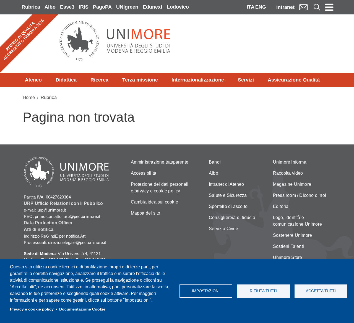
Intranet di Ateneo (226, 184)
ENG (260, 7)
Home (29, 97)
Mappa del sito (145, 213)
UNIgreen (127, 7)
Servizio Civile (223, 228)
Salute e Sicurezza (228, 195)
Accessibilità (144, 173)
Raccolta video (288, 173)
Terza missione (140, 80)
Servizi (246, 80)
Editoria (281, 206)
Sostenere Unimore (292, 235)
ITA (250, 7)
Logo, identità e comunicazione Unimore (297, 221)
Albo (50, 7)
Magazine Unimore (292, 184)
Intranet (285, 7)
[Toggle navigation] (329, 7)
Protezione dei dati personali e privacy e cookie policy (160, 187)
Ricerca (99, 80)
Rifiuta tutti (263, 291)
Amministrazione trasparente (159, 162)
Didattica (66, 80)
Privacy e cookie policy (32, 309)
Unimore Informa (289, 162)
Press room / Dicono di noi (299, 195)
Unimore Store (287, 257)
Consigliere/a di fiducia (232, 217)
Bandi (215, 162)
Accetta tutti (321, 291)
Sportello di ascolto (228, 206)
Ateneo (33, 80)
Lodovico (178, 7)
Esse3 (67, 7)
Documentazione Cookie (82, 309)
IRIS (83, 7)
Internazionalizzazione (197, 80)
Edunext (152, 7)
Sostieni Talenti (288, 246)
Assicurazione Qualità (294, 80)
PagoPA (102, 7)
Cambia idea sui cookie (154, 202)
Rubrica (31, 7)
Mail (303, 7)
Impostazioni (206, 291)
